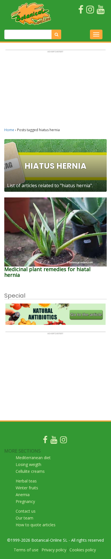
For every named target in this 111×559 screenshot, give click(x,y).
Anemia (23, 494)
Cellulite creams (30, 471)
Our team (24, 518)
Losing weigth (28, 464)
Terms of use (26, 549)
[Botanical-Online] (31, 13)
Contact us (26, 511)
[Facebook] (45, 441)
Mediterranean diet (33, 457)
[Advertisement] (55, 91)
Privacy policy (54, 549)
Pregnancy (25, 501)
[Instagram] (63, 441)
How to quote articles (36, 524)
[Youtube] (53, 441)
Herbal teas (26, 481)
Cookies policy (82, 549)
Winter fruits (27, 487)
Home (9, 129)
